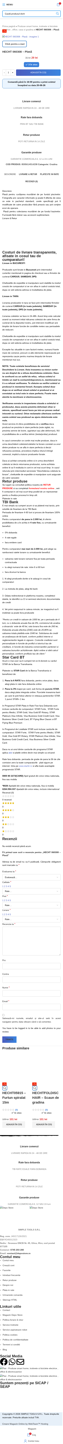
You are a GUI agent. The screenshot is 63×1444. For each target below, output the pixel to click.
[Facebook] (4, 1362)
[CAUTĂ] (57, 14)
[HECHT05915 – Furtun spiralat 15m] (16, 1068)
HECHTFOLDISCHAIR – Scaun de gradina (45, 1097)
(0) (16, 1110)
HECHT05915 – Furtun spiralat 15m (14, 1097)
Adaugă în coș (38, 72)
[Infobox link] (29, 1146)
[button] (13, 1124)
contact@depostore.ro (19, 1253)
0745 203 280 (17, 1250)
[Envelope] (20, 1362)
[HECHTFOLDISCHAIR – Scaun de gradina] (46, 1068)
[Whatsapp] (12, 1362)
